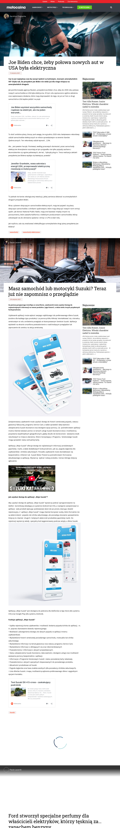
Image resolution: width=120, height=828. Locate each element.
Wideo (53, 1)
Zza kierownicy (73, 1)
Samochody (37, 7)
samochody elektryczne (31, 232)
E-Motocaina (84, 7)
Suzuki (12, 712)
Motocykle (51, 7)
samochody (14, 232)
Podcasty (61, 1)
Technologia (67, 7)
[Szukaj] (111, 7)
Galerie (45, 1)
